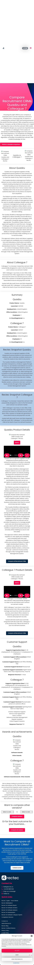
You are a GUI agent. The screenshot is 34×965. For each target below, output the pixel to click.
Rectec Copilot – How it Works (10, 900)
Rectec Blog (5, 925)
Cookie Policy (16, 962)
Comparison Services (7, 917)
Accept (17, 950)
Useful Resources (6, 923)
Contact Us (5, 921)
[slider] (12, 455)
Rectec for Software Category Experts (12, 914)
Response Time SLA (14, 674)
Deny (17, 955)
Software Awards (17, 752)
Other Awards (16, 755)
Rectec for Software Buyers (9, 905)
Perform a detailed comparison (11, 144)
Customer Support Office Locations (14, 657)
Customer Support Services (13, 666)
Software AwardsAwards (12, 776)
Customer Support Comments (13, 669)
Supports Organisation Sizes (15, 650)
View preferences (17, 959)
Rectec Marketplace (7, 903)
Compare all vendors (17, 830)
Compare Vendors (17, 816)
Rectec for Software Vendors (9, 907)
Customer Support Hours (10, 662)
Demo (17, 442)
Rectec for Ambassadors (8, 912)
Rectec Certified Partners (8, 928)
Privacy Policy (5, 930)
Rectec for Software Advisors (9, 910)
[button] (31, 936)
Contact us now (17, 867)
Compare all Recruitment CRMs (17, 561)
